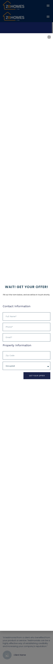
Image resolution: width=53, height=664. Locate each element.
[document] (26, 332)
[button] (49, 37)
